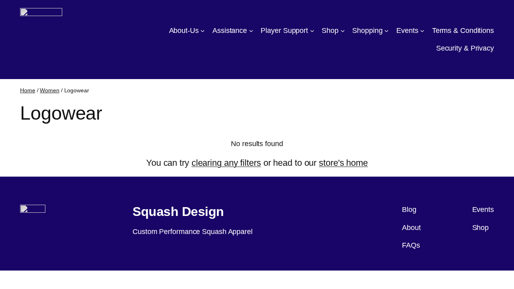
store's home (343, 163)
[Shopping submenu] (386, 30)
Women (49, 90)
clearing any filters (226, 163)
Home (27, 90)
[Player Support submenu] (312, 30)
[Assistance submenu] (251, 30)
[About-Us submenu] (202, 30)
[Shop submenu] (343, 30)
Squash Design (178, 211)
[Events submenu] (422, 30)
